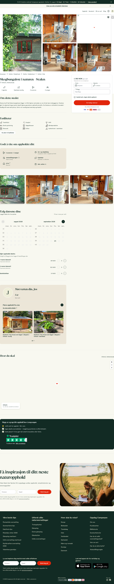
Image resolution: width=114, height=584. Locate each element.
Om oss (92, 522)
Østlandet (64, 525)
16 (30, 237)
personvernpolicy (24, 498)
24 (7, 245)
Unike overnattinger (39, 539)
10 (7, 237)
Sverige (63, 547)
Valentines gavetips (9, 549)
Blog (104, 11)
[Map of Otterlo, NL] (94, 28)
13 (19, 237)
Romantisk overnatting (11, 522)
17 (7, 241)
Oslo (62, 533)
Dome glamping (37, 532)
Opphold (84, 11)
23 (30, 241)
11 (11, 237)
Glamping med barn (9, 536)
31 (7, 249)
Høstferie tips (7, 529)
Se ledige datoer (92, 103)
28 (23, 245)
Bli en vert (99, 11)
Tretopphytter (37, 524)
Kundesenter (94, 525)
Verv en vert (94, 542)
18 (11, 241)
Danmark (64, 550)
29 (27, 245)
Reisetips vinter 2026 (10, 533)
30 (30, 245)
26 (15, 245)
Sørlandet (64, 540)
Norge (63, 522)
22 (27, 241)
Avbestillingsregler (96, 549)
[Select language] (108, 11)
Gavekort (91, 11)
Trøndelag (64, 529)
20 (19, 241)
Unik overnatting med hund (12, 540)
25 (11, 245)
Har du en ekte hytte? (97, 546)
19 (15, 241)
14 (23, 237)
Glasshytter (36, 535)
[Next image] (111, 189)
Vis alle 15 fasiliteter (8, 132)
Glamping (35, 528)
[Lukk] (111, 2)
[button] (83, 85)
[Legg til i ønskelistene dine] (108, 17)
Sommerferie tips (9, 525)
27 (19, 245)
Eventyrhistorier (95, 533)
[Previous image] (3, 189)
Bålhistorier (94, 529)
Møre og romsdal (67, 543)
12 (15, 237)
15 (26, 237)
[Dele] (112, 17)
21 (23, 241)
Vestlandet (64, 536)
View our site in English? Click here (57, 6)
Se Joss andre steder (9, 308)
